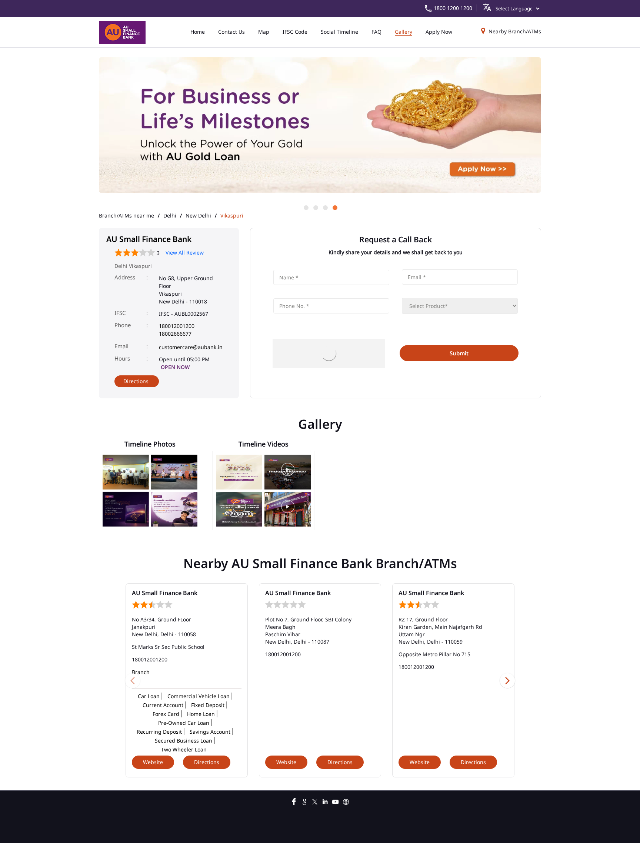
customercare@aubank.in (191, 347)
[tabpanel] (320, 125)
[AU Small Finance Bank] (122, 32)
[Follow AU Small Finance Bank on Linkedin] (325, 801)
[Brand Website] (346, 801)
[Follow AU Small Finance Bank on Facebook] (294, 801)
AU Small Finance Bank (164, 593)
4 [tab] (334, 207)
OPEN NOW (175, 367)
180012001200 (176, 325)
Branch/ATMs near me (126, 216)
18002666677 (175, 333)
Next (507, 680)
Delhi (169, 216)
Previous (132, 680)
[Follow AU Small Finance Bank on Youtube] (335, 801)
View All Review (185, 252)
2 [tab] (315, 207)
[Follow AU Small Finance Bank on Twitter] (315, 801)
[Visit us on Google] (304, 801)
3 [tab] (325, 207)
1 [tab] (305, 207)
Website (153, 762)
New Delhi (198, 216)
